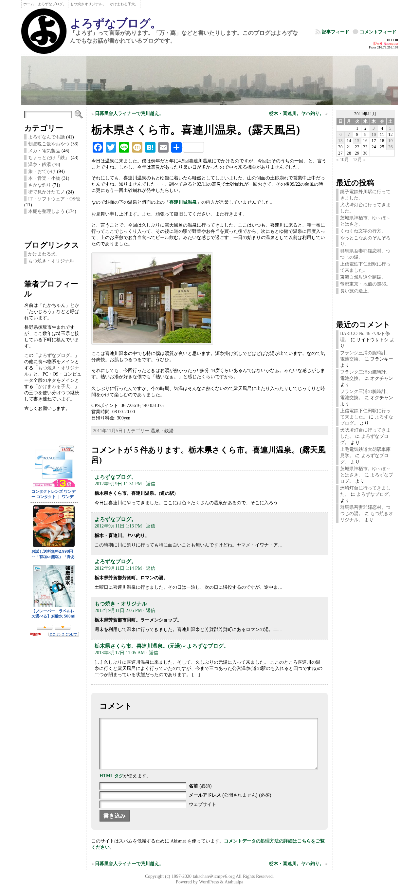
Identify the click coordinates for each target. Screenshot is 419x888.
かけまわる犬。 (44, 253)
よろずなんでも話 (46, 136)
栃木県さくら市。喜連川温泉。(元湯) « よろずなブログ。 (162, 646)
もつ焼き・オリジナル (51, 260)
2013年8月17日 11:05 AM (120, 652)
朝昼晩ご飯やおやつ (48, 143)
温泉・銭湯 (39, 164)
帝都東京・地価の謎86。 (365, 284)
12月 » (359, 159)
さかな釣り (39, 185)
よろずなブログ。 (115, 23)
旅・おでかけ (42, 171)
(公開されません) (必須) (230, 795)
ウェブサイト (202, 804)
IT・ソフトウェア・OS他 (54, 198)
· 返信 (149, 483)
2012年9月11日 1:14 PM (118, 568)
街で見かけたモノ (46, 191)
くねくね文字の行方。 (363, 230)
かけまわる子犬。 (56, 386)
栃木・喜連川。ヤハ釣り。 (296, 113)
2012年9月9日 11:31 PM (118, 483)
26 (390, 146)
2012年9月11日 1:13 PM (118, 525)
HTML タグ (111, 775)
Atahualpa (234, 881)
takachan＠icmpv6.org (214, 876)
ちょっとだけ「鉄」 (48, 157)
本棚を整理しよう (46, 211)
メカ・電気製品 (44, 150)
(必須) (200, 785)
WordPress (209, 881)
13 (340, 140)
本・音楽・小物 (44, 178)
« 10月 (342, 159)
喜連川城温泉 (183, 202)
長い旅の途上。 (356, 290)
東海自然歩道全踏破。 (363, 277)
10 (374, 134)
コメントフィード (378, 31)
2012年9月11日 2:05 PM (118, 610)
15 (357, 140)
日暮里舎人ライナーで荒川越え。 (129, 113)
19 (390, 140)
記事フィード (335, 31)
